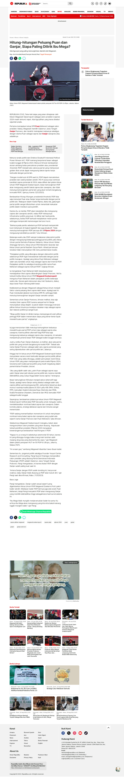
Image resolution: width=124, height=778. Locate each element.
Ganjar (13, 131)
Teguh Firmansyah (46, 54)
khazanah (45, 11)
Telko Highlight (52, 16)
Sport (29, 16)
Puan (37, 126)
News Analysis (24, 37)
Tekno (26, 740)
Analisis (26, 738)
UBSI (43, 16)
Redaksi (26, 755)
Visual (26, 743)
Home (11, 37)
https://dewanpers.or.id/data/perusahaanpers (25, 768)
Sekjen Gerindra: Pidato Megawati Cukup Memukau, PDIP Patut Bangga (17, 148)
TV (105, 11)
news (60, 11)
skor (36, 11)
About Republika (15, 755)
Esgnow (12, 743)
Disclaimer (13, 757)
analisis (67, 11)
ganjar (72, 522)
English (40, 743)
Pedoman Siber (42, 755)
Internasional (36, 16)
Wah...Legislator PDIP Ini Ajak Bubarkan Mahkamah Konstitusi (35, 147)
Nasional (14, 16)
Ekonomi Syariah (25, 11)
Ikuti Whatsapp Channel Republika (37, 512)
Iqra (25, 735)
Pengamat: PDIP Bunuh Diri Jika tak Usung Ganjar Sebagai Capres (52, 148)
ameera (14, 11)
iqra (53, 11)
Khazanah (13, 735)
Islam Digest (42, 735)
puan (66, 522)
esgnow (90, 11)
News (16, 37)
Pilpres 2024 (49, 230)
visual (98, 11)
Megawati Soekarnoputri (46, 276)
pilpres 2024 (58, 522)
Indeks (110, 11)
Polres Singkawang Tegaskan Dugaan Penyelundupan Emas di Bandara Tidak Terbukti (97, 73)
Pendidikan (21, 16)
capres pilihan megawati (17, 522)
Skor (39, 732)
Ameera (12, 732)
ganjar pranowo (21, 527)
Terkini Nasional (87, 120)
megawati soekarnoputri (34, 522)
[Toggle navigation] (12, 3)
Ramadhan (27, 746)
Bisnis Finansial (79, 11)
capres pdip (47, 522)
